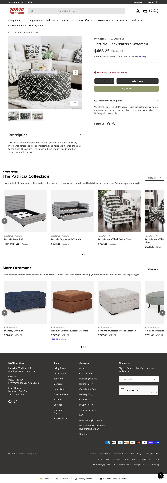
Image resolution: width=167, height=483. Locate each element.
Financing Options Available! (111, 72)
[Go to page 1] (82, 254)
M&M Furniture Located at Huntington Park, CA (131, 465)
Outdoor (135, 20)
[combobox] (76, 11)
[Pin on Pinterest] (113, 123)
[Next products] (162, 221)
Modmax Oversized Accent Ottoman (70, 330)
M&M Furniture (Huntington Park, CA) (27, 454)
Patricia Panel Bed (13, 239)
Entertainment (103, 20)
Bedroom (50, 20)
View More (153, 177)
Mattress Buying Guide (90, 420)
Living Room (14, 20)
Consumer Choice (17, 25)
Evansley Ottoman (13, 330)
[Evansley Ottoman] (25, 302)
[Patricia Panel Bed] (25, 211)
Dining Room (33, 20)
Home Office (83, 20)
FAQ (81, 415)
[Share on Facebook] (108, 123)
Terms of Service (87, 410)
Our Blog (83, 434)
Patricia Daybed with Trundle (66, 239)
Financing (150, 2)
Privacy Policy (86, 404)
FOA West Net (100, 39)
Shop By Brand (36, 25)
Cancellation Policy (88, 389)
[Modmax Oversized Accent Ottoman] (72, 302)
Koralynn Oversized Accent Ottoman (117, 330)
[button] (145, 11)
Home (10, 32)
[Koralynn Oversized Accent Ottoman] (119, 302)
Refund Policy (86, 383)
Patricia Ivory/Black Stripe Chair (114, 239)
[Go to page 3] (85, 347)
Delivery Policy (86, 394)
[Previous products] (4, 221)
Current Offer (86, 373)
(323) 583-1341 (17, 379)
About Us (83, 368)
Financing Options (88, 378)
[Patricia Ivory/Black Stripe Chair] (119, 211)
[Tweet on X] (103, 123)
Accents (120, 20)
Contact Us (137, 2)
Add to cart (137, 81)
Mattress (66, 20)
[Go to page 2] (84, 254)
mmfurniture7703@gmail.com (25, 382)
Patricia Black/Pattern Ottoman (26, 32)
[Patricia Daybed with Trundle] (72, 211)
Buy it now (126, 88)
